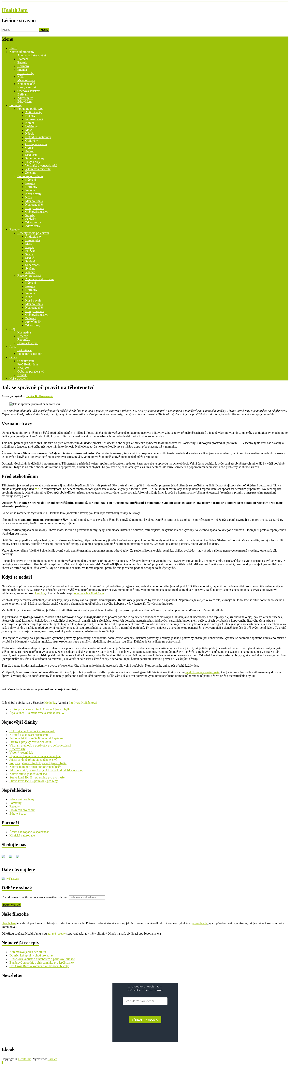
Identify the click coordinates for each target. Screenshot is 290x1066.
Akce (12, 346)
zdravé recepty (57, 933)
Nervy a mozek (26, 87)
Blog (12, 329)
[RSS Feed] (12, 858)
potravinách (199, 923)
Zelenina (30, 172)
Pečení (29, 151)
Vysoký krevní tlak (21, 752)
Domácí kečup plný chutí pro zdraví (31, 955)
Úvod (13, 48)
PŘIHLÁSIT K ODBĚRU (145, 1019)
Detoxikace (24, 350)
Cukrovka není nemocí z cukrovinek (32, 731)
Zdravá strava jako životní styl (28, 774)
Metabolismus (26, 80)
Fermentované (34, 119)
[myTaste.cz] (10, 878)
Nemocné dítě (26, 83)
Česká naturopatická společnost (29, 832)
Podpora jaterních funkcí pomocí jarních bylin (39, 709)
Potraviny (15, 105)
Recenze (22, 336)
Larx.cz (52, 1059)
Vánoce (30, 272)
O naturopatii (25, 361)
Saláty (29, 254)
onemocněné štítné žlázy (89, 593)
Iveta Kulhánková (39, 396)
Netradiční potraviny (38, 137)
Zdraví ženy (24, 101)
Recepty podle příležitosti (33, 233)
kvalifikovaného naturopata (202, 672)
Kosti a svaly (25, 73)
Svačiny (30, 268)
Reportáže (23, 339)
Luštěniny (31, 126)
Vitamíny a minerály (38, 169)
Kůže (20, 76)
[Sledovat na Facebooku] (5, 858)
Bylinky (30, 115)
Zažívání (22, 94)
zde (37, 489)
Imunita (22, 69)
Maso (28, 130)
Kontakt (22, 375)
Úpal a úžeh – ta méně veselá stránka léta (37, 713)
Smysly (30, 215)
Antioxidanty (33, 112)
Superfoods (32, 265)
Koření (29, 123)
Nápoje (29, 133)
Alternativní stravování (31, 55)
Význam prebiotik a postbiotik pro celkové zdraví (40, 745)
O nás (13, 357)
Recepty (14, 229)
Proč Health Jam (27, 364)
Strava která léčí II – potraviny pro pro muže (37, 777)
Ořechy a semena (36, 144)
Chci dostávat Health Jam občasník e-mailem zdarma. (35, 897)
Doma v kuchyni (27, 343)
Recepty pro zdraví (29, 275)
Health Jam (9, 923)
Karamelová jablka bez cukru (27, 952)
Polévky (30, 250)
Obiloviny (31, 140)
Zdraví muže (25, 98)
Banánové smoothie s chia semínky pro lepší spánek (41, 962)
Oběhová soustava (28, 91)
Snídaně (30, 261)
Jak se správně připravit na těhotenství (33, 759)
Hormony (23, 66)
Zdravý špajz (17, 813)
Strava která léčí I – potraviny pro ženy (33, 781)
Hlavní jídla (32, 240)
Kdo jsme (23, 368)
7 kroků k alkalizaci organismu (28, 734)
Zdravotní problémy (21, 51)
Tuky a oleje (33, 162)
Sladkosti (31, 154)
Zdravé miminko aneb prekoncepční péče (35, 766)
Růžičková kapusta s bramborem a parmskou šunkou (42, 959)
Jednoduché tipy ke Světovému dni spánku (36, 738)
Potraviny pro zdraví (30, 176)
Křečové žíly (17, 749)
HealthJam (15, 10)
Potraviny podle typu (30, 108)
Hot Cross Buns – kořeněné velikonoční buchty (39, 966)
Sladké (29, 257)
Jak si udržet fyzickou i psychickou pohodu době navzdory (46, 770)
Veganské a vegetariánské (41, 165)
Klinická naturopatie (22, 835)
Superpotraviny (34, 158)
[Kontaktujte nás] (19, 858)
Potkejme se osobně (29, 353)
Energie (22, 62)
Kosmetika (24, 332)
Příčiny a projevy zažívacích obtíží (30, 742)
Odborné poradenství (30, 371)
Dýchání (22, 59)
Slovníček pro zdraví (22, 810)
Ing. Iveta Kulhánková (83, 702)
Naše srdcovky (18, 378)
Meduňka (50, 702)
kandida (40, 593)
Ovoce (29, 147)
